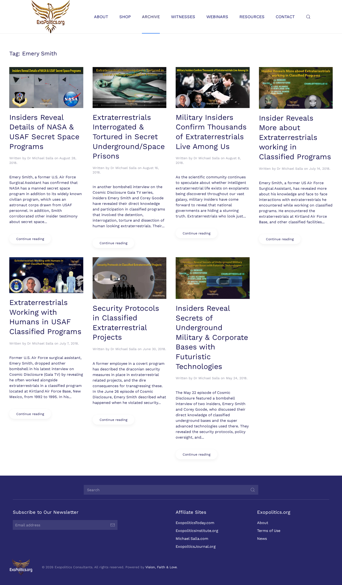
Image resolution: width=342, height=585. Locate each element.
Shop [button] (125, 16)
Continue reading (30, 239)
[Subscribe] (112, 525)
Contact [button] (285, 16)
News (262, 538)
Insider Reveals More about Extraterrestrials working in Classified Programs (295, 137)
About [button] (101, 16)
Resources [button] (252, 16)
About (262, 523)
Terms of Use (268, 530)
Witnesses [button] (183, 16)
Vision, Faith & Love (161, 567)
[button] (308, 16)
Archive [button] (151, 16)
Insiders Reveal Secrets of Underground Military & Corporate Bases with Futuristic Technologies (212, 337)
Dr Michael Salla (40, 158)
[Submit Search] (252, 490)
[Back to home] (50, 16)
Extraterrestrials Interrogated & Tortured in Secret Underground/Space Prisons (129, 136)
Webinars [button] (217, 16)
